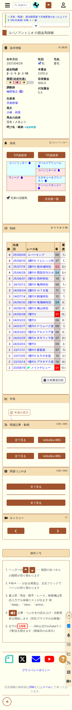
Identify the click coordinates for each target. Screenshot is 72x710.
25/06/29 (19, 272)
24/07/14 (19, 296)
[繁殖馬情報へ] (29, 162)
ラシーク (14, 177)
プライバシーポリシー (36, 670)
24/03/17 (19, 326)
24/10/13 (19, 284)
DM (32, 687)
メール (46, 687)
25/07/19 (19, 266)
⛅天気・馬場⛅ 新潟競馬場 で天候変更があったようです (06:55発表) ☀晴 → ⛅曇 (37, 18)
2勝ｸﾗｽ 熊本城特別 (39, 266)
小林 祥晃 (14, 112)
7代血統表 (51, 155)
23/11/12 (19, 349)
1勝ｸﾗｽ (31, 314)
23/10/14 (19, 361)
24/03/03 (19, 332)
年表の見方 (21, 412)
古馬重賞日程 (55, 380)
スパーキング (35, 254)
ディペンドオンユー (49, 185)
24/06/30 (19, 302)
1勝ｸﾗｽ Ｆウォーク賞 (40, 326)
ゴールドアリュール (49, 162)
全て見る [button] (20, 440)
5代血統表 (20, 155)
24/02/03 (19, 343)
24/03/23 (19, 320)
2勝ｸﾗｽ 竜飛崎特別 (39, 302)
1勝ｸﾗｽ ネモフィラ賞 (40, 338)
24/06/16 (19, 308)
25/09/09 (19, 254)
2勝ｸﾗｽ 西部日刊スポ (40, 272)
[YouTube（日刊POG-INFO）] (49, 659)
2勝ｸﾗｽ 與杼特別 (37, 278)
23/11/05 (19, 355)
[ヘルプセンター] (63, 659)
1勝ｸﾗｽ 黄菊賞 (36, 349)
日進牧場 (12, 102)
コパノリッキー (18, 162)
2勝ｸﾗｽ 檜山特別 (37, 308)
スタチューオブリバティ (49, 179)
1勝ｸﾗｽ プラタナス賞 (40, 361)
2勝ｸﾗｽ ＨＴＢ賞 (37, 290)
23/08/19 (19, 367)
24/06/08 (19, 314)
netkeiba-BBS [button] (52, 440)
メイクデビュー (40, 367)
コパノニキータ (47, 170)
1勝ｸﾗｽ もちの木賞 (39, 355)
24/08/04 (19, 290)
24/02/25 (19, 338)
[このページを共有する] (7, 701)
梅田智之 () (15, 91)
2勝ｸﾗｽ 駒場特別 (37, 296)
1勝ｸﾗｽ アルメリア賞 (40, 332)
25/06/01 (19, 278)
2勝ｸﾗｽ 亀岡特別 (37, 284)
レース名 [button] (32, 249)
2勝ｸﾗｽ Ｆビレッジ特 (40, 260)
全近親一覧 (52, 198)
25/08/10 (19, 260)
